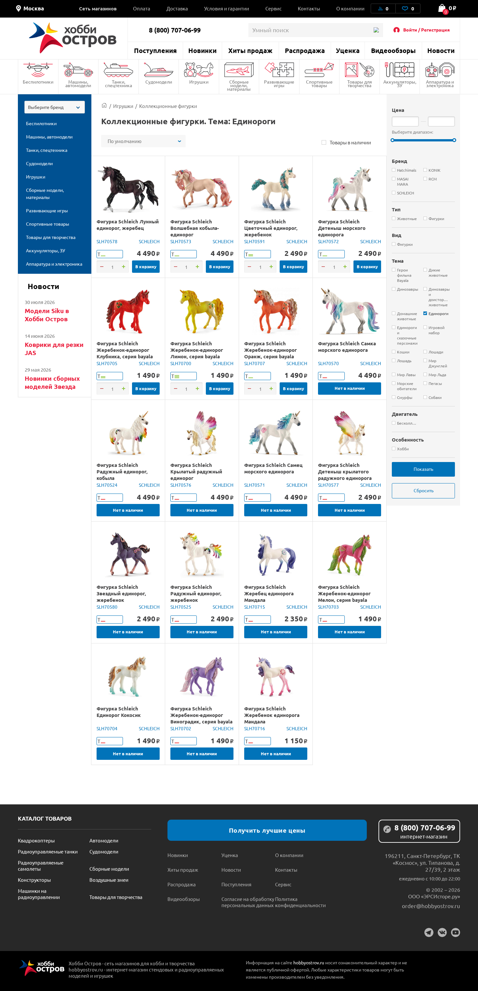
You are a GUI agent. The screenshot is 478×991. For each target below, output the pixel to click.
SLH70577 (328, 484)
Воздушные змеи (108, 880)
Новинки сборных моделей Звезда (52, 382)
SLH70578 (107, 241)
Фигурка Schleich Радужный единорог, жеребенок (195, 593)
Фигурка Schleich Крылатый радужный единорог (196, 471)
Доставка (177, 8)
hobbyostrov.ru (308, 962)
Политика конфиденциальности (300, 902)
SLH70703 (328, 606)
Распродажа (305, 50)
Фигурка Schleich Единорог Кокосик (119, 711)
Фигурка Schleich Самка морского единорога (347, 346)
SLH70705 (107, 363)
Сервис (273, 8)
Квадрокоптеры (36, 840)
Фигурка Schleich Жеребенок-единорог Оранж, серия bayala (270, 350)
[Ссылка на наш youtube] (455, 932)
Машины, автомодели (78, 83)
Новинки (202, 50)
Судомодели (158, 82)
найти (376, 30)
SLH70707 (254, 363)
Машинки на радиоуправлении (39, 894)
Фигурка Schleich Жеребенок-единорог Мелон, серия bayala (344, 593)
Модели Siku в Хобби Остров (47, 315)
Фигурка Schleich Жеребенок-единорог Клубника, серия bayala (125, 350)
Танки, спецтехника (118, 83)
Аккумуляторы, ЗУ (399, 83)
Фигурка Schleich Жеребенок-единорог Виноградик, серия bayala (201, 715)
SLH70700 (180, 363)
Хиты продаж (250, 50)
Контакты (309, 8)
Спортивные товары (319, 83)
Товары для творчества (359, 83)
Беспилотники (38, 82)
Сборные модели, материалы (239, 85)
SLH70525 (180, 606)
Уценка (348, 50)
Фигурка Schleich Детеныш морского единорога (341, 228)
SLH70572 (328, 241)
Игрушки (198, 82)
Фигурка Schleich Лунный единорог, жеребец (128, 224)
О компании (350, 8)
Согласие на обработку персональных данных (247, 902)
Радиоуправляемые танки (48, 851)
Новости (441, 50)
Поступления (155, 50)
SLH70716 (254, 728)
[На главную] (72, 37)
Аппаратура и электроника (440, 83)
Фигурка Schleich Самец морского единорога (273, 468)
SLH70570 (328, 363)
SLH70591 (254, 241)
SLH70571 (254, 484)
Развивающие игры (279, 83)
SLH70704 (107, 728)
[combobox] (54, 107)
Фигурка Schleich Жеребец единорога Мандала (269, 593)
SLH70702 (180, 728)
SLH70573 (180, 241)
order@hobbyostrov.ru (431, 905)
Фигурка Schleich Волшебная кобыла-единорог (194, 228)
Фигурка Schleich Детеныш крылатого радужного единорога (345, 471)
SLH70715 (254, 606)
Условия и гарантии (226, 8)
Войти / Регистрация (426, 30)
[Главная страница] (104, 106)
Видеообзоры (393, 50)
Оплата (141, 8)
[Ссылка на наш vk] (442, 932)
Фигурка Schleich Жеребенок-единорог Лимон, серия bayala (196, 350)
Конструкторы (34, 880)
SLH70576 (180, 484)
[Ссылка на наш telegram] (428, 932)
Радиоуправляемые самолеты (40, 865)
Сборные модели (109, 868)
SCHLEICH (149, 241)
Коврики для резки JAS (54, 348)
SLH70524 (107, 484)
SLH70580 (107, 606)
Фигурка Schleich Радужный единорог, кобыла (122, 471)
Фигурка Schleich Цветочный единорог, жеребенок (271, 228)
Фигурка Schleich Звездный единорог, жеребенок (121, 593)
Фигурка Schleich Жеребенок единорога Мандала (271, 715)
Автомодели (103, 840)
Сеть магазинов (98, 8)
